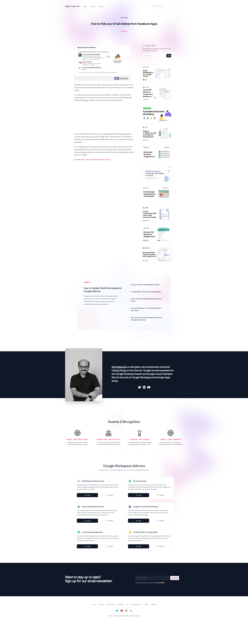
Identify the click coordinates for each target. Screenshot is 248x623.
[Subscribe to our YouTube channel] (122, 610)
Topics (93, 6)
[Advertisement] (102, 117)
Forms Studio (111, 604)
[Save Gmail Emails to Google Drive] (157, 154)
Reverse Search (136, 604)
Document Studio (139, 481)
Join (168, 56)
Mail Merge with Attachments (93, 481)
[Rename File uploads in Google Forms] (157, 234)
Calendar (120, 604)
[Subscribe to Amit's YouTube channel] (148, 387)
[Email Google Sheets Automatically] (157, 194)
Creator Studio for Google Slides (145, 532)
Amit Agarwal (119, 367)
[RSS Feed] (131, 610)
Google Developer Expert (129, 373)
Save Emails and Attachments (93, 507)
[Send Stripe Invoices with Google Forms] (157, 254)
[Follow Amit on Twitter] (139, 387)
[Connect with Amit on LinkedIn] (144, 387)
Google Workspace (142, 377)
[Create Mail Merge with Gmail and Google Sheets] (157, 174)
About (85, 6)
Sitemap (153, 604)
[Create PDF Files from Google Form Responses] (157, 93)
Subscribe (175, 578)
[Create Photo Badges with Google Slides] (157, 214)
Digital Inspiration (122, 616)
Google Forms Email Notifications (145, 507)
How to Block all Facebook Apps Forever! (96, 160)
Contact (101, 6)
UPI (127, 604)
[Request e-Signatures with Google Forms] (157, 134)
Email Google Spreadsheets (92, 532)
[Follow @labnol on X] (117, 610)
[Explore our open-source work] (126, 610)
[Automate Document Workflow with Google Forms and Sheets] (157, 113)
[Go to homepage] (73, 6)
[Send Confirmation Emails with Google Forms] (157, 73)
